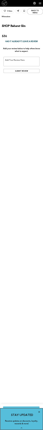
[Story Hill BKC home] (12, 3)
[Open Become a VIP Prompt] (21, 428)
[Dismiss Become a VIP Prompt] (39, 412)
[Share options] (18, 10)
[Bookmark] (24, 10)
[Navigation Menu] (40, 3)
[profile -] (34, 3)
